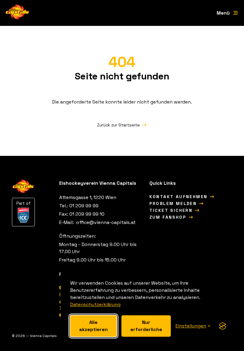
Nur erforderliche (146, 326)
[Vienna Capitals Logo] (17, 12)
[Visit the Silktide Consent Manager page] (222, 326)
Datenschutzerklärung (95, 304)
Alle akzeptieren (93, 326)
